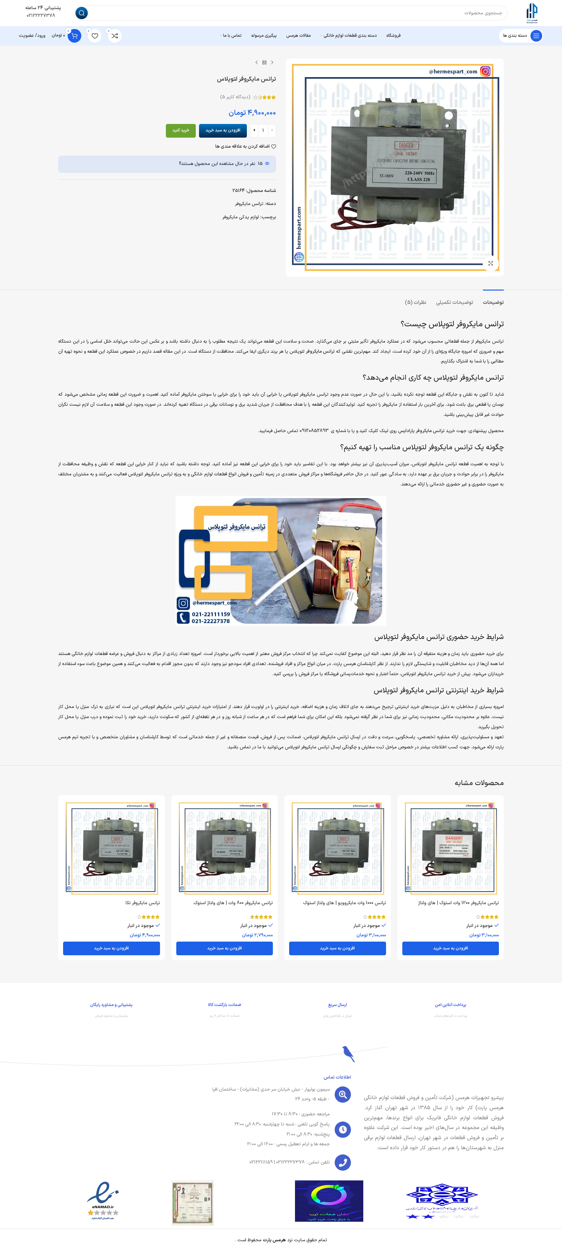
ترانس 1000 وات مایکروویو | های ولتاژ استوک (344, 903)
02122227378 (40, 15)
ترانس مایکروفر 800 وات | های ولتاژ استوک (233, 903)
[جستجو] (81, 13)
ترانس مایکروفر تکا (143, 903)
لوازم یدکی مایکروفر (240, 217)
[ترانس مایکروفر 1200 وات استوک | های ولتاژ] (450, 848)
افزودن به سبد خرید (223, 130)
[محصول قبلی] (272, 62)
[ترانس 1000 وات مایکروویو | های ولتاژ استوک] (337, 848)
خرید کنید (180, 130)
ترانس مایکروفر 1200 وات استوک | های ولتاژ (458, 903)
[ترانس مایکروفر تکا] (111, 848)
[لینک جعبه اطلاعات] (450, 1011)
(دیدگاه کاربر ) (235, 97)
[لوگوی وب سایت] (531, 12)
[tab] (493, 299)
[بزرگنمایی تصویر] (491, 263)
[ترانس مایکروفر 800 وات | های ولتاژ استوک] (224, 848)
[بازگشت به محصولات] (264, 62)
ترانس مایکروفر (249, 203)
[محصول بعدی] (257, 62)
